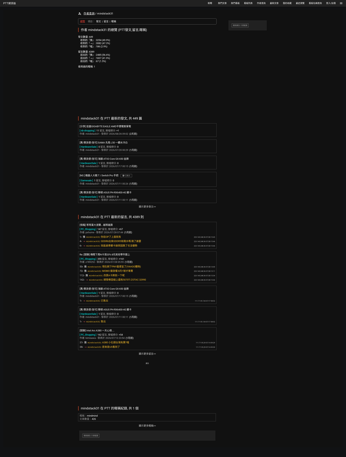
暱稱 (113, 21)
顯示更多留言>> (147, 353)
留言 (106, 21)
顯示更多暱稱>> (147, 425)
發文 (98, 21)
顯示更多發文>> (147, 206)
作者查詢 (89, 13)
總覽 (82, 21)
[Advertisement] (147, 384)
